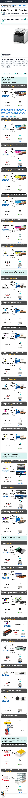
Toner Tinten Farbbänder (21, 5)
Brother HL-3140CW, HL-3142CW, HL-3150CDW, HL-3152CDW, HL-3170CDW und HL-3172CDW (13, 112)
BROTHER (4, 6)
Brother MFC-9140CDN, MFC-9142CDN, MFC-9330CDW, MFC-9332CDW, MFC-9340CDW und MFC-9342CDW (13, 115)
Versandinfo (20, 107)
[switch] (3, 796)
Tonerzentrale (8, 1)
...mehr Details (9, 86)
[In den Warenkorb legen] (19, 101)
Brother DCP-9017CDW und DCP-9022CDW (12, 110)
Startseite (13, 5)
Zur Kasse (24, 1)
